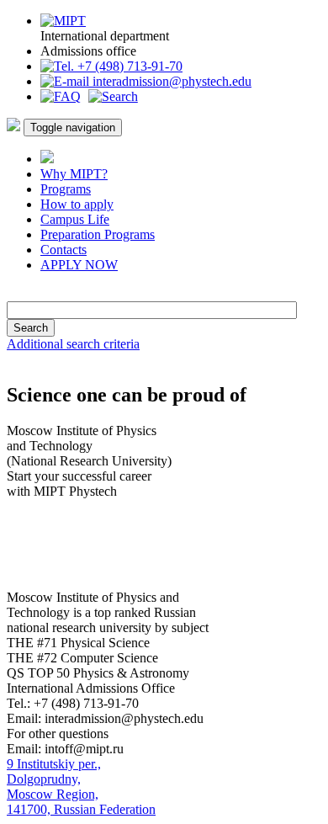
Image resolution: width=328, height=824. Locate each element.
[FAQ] (60, 96)
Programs (65, 189)
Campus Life (74, 219)
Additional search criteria (73, 344)
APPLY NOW (79, 265)
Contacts (63, 249)
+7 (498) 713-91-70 (128, 66)
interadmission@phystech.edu (170, 81)
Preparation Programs (97, 234)
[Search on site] (113, 96)
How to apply (77, 204)
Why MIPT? (74, 174)
